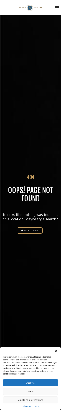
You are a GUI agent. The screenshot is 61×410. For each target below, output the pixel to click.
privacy (37, 406)
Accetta (30, 382)
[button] (56, 350)
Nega (30, 391)
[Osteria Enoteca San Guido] (30, 8)
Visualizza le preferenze (30, 399)
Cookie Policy (27, 406)
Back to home (30, 230)
